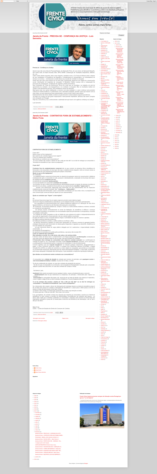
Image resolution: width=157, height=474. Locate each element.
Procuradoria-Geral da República (105, 299)
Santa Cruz (103, 325)
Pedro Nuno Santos (105, 281)
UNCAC (103, 348)
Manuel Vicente (104, 223)
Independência (104, 186)
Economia (103, 150)
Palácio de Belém (105, 266)
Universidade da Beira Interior (104, 353)
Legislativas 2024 (105, 204)
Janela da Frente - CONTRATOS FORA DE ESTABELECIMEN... (120, 105)
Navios (102, 251)
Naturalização (104, 249)
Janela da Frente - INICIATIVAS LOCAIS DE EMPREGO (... (120, 50)
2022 (116, 140)
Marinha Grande (104, 228)
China (102, 90)
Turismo (103, 343)
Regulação (103, 311)
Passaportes (104, 274)
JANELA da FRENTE (42, 108)
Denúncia (103, 129)
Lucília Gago (104, 216)
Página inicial (65, 318)
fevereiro (118, 46)
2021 (116, 138)
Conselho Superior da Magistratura (105, 118)
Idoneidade (103, 181)
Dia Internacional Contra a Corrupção (105, 138)
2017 (116, 43)
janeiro (117, 44)
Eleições (103, 155)
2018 (116, 135)
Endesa (102, 157)
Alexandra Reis (104, 52)
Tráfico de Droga (104, 337)
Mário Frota (103, 231)
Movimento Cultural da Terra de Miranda (105, 242)
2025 (116, 146)
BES (102, 78)
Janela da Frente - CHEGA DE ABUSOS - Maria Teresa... (120, 55)
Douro (102, 149)
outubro (118, 128)
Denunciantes (104, 130)
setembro (118, 126)
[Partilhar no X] (59, 107)
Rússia (102, 322)
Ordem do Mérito (104, 260)
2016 (116, 41)
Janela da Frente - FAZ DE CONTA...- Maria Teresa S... (120, 93)
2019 (116, 136)
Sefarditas (103, 328)
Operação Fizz (104, 252)
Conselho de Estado (105, 115)
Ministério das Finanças (104, 236)
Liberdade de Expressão (104, 210)
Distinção (103, 147)
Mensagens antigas (90, 318)
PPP (102, 290)
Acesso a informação (105, 42)
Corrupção (103, 126)
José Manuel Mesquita (104, 199)
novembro (118, 130)
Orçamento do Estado (106, 257)
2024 (116, 144)
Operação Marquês (105, 254)
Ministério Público (105, 238)
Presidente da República (104, 295)
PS (101, 306)
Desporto (103, 135)
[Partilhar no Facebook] (61, 107)
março (117, 115)
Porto (102, 285)
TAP (102, 335)
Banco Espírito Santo (105, 73)
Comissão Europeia (105, 98)
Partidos (103, 272)
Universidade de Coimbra (104, 355)
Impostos (103, 184)
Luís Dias (103, 218)
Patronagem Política (105, 275)
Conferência (103, 110)
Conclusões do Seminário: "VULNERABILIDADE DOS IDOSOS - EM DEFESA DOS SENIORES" (106, 106)
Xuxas (102, 359)
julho (117, 123)
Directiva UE (104, 141)
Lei (101, 206)
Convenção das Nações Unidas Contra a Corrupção (105, 122)
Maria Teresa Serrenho (41, 372)
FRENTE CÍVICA (104, 171)
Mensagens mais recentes (39, 318)
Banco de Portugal (105, 72)
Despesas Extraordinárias (104, 133)
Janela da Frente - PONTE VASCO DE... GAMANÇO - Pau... (48, 441)
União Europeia (104, 350)
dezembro (118, 132)
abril (117, 117)
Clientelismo (104, 93)
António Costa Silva (105, 58)
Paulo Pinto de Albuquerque (104, 279)
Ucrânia (103, 345)
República (103, 314)
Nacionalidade (104, 247)
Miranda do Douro (105, 240)
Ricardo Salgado (105, 316)
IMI (101, 183)
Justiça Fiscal (104, 202)
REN (102, 312)
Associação (103, 70)
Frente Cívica (38, 368)
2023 (116, 142)
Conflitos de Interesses (103, 113)
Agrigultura (103, 50)
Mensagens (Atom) (42, 320)
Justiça (102, 201)
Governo (103, 178)
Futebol (102, 174)
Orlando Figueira (105, 264)
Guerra (102, 179)
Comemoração (104, 95)
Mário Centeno (104, 229)
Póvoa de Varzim (105, 289)
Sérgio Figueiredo (105, 330)
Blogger (86, 463)
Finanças (103, 166)
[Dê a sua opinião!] (57, 107)
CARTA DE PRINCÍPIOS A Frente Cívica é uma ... (120, 78)
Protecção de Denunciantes (104, 302)
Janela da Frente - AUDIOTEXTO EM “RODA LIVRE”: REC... (120, 61)
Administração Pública (104, 46)
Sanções (103, 323)
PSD (102, 307)
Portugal (103, 287)
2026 (116, 148)
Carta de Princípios (105, 87)
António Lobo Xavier (105, 61)
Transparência (104, 338)
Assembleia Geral (105, 68)
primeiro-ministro (105, 297)
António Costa (104, 57)
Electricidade (104, 154)
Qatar (102, 309)
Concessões (104, 101)
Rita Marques (104, 317)
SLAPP (102, 332)
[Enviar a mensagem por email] (56, 107)
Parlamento (103, 270)
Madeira (103, 220)
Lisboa (102, 212)
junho (117, 121)
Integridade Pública (105, 192)
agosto (117, 125)
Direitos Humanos (105, 145)
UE (101, 347)
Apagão (103, 64)
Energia (103, 159)
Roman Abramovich (105, 319)
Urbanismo (103, 357)
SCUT (102, 327)
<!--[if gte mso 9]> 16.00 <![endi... (119, 83)
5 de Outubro (104, 41)
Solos (102, 333)
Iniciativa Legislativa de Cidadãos (105, 190)
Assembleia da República (104, 66)
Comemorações (104, 96)
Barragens (103, 76)
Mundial (103, 245)
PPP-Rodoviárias (105, 292)
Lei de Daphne (104, 207)
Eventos (103, 163)
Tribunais (103, 342)
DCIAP (102, 127)
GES (102, 176)
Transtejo (103, 340)
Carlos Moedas (104, 85)
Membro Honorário (105, 232)
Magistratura (104, 221)
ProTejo (102, 304)
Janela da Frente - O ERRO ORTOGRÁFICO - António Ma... (120, 66)
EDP (102, 152)
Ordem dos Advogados (103, 262)
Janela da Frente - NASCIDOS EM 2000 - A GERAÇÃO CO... (120, 73)
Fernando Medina (105, 165)
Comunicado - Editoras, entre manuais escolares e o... (120, 99)
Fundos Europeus (105, 173)
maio (117, 119)
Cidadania (103, 91)
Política (102, 284)
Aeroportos (103, 48)
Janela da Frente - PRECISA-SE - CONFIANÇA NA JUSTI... (120, 111)
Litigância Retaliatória (106, 213)
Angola (102, 55)
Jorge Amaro (38, 370)
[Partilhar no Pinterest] (62, 107)
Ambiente (103, 53)
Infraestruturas (104, 188)
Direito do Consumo (105, 142)
